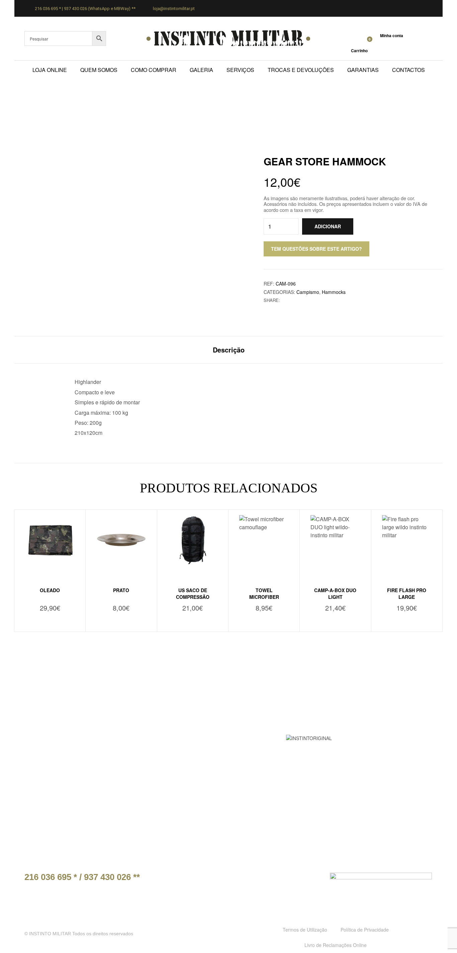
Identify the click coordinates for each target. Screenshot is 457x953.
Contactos (408, 70)
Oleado (50, 590)
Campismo (307, 292)
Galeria (201, 70)
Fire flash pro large (406, 593)
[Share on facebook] (284, 300)
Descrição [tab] (229, 349)
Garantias (363, 70)
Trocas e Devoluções (301, 70)
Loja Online (49, 70)
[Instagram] (295, 880)
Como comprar (153, 70)
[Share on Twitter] (291, 300)
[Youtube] (311, 880)
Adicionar (327, 226)
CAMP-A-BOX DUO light (335, 593)
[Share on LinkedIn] (298, 300)
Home (179, 104)
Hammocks (334, 292)
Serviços (240, 70)
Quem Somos (98, 70)
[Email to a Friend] (305, 300)
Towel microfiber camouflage (264, 597)
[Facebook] (280, 880)
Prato (121, 590)
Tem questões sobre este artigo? (316, 248)
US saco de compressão (192, 593)
